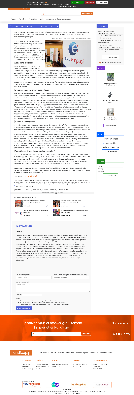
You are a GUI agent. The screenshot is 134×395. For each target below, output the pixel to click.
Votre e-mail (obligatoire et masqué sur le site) (70, 275)
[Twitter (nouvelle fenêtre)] (34, 177)
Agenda (100, 166)
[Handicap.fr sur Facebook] (116, 334)
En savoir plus (111, 175)
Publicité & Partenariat (66, 353)
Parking (100, 169)
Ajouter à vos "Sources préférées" (111, 62)
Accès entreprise (111, 151)
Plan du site (43, 353)
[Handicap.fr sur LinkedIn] (114, 334)
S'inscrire (86, 333)
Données (93, 353)
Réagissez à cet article (25, 187)
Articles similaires (63, 189)
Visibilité (19, 295)
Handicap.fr (76, 391)
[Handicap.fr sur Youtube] (127, 334)
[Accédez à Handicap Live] (79, 385)
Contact (53, 353)
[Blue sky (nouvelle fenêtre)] (31, 177)
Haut (103, 391)
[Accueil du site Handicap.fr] (21, 353)
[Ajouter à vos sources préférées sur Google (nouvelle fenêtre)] (36, 177)
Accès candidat (110, 143)
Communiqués (36, 189)
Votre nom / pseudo (23, 275)
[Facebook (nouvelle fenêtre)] (29, 177)
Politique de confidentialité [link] (67, 6)
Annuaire (101, 171)
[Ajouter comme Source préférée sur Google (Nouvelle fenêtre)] (129, 334)
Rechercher (87, 13)
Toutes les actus (111, 57)
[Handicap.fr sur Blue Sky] (119, 334)
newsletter (45, 327)
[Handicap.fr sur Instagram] (124, 334)
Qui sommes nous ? (105, 353)
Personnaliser (102, 2)
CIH (43, 55)
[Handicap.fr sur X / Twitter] (122, 334)
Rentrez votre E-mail (23, 334)
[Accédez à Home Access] (102, 385)
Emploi (27, 189)
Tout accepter (77, 2)
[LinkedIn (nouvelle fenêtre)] (26, 177)
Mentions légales (82, 353)
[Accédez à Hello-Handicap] (31, 385)
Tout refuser (90, 2)
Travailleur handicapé (49, 189)
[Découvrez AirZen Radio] (55, 385)
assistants (64, 302)
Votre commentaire (23, 282)
